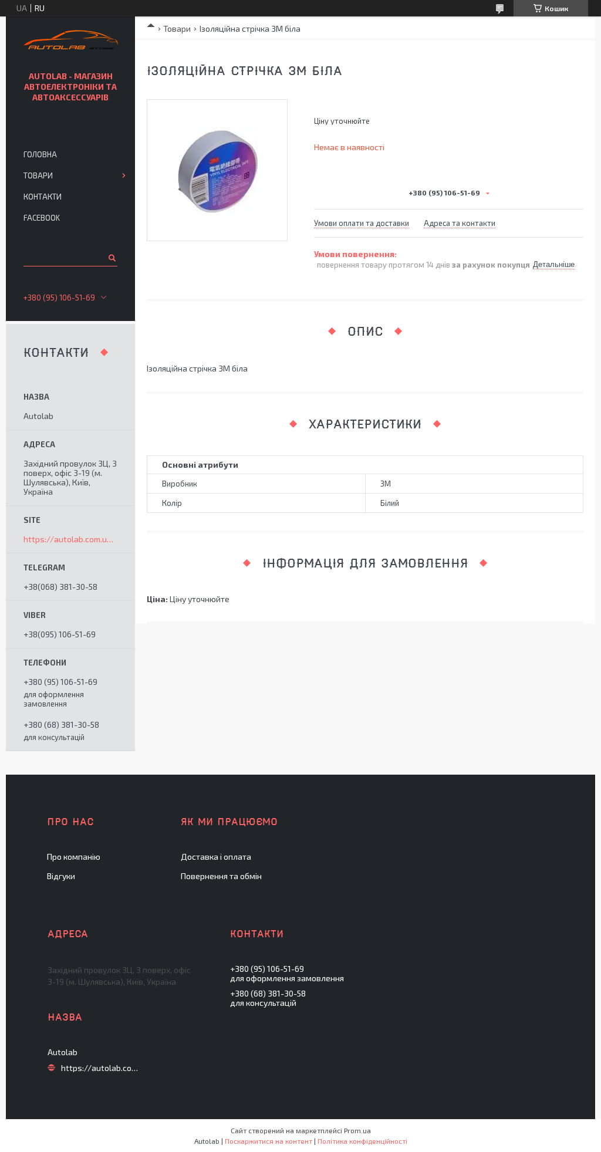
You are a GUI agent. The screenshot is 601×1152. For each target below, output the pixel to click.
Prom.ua (357, 1130)
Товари (177, 28)
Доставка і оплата (216, 857)
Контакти (42, 196)
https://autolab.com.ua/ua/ (70, 539)
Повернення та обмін (221, 876)
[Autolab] (70, 41)
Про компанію (73, 857)
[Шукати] (111, 257)
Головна (40, 154)
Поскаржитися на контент (268, 1141)
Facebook (41, 217)
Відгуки (61, 876)
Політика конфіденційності (362, 1141)
